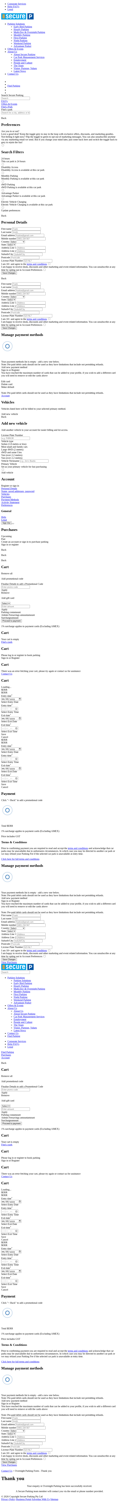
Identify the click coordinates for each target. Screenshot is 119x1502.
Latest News (20, 71)
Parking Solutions (16, 24)
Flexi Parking (20, 37)
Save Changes (9, 273)
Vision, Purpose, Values (25, 68)
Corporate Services (16, 3)
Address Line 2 (8, 251)
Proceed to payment (11, 621)
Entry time (7, 705)
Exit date (6, 715)
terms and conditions (37, 264)
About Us (12, 51)
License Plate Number (12, 260)
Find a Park (7, 106)
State (3, 244)
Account (5, 395)
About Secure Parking (24, 54)
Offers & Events (15, 49)
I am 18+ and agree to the (24, 264)
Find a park (6, 642)
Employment (20, 60)
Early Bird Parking (23, 26)
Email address (8, 235)
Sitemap (54, 1499)
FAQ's (4, 101)
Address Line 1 (8, 247)
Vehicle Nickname (10, 461)
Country (5, 241)
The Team (19, 65)
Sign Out (6, 523)
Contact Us (12, 74)
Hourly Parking (21, 29)
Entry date (6, 696)
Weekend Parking (22, 43)
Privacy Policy (8, 1499)
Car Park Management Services (29, 57)
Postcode (5, 257)
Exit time (6, 725)
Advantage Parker (22, 46)
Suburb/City (7, 254)
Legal (10, 9)
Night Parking (20, 40)
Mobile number (8, 238)
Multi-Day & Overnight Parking (29, 32)
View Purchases (9, 962)
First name (6, 229)
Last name (6, 232)
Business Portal (23, 1499)
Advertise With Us (41, 1499)
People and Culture (23, 62)
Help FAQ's (13, 6)
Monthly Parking (22, 35)
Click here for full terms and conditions (20, 859)
